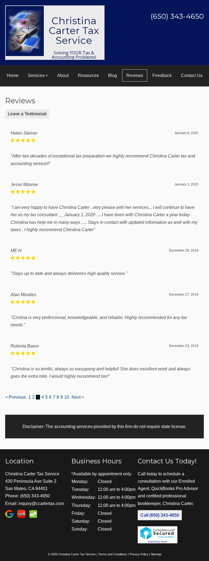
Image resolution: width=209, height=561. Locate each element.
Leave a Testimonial (27, 113)
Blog (112, 75)
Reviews (134, 75)
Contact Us (191, 75)
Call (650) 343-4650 (159, 515)
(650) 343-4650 (35, 496)
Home (13, 75)
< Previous (16, 397)
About (63, 75)
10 (66, 397)
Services (36, 75)
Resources (88, 75)
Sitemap (156, 554)
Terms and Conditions (112, 554)
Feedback (162, 75)
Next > (78, 397)
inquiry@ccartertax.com (41, 503)
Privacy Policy (139, 554)
